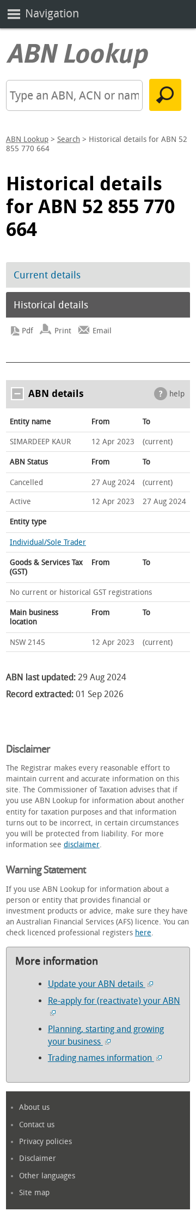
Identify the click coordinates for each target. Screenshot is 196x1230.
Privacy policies (45, 1141)
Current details (47, 275)
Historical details (51, 305)
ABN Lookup (27, 139)
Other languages (47, 1176)
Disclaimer (37, 1158)
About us (34, 1107)
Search (68, 139)
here (143, 932)
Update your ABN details (96, 984)
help (177, 394)
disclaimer (82, 844)
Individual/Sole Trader (48, 542)
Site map (34, 1192)
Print (62, 331)
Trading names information (101, 1058)
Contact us (36, 1124)
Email (102, 331)
